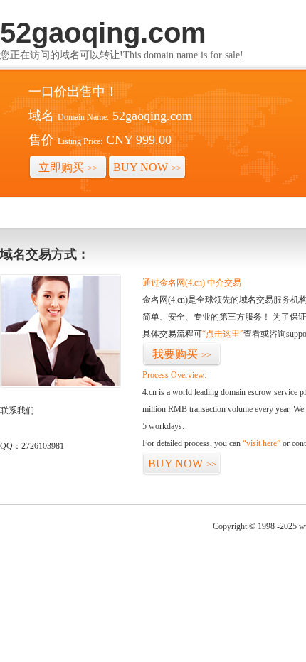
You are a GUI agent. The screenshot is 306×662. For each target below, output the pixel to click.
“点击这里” (222, 334)
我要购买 (181, 354)
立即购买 (67, 167)
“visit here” (261, 443)
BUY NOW (147, 167)
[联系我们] (60, 385)
